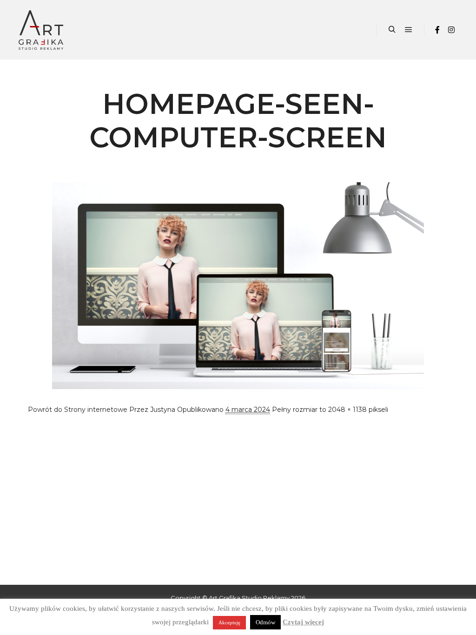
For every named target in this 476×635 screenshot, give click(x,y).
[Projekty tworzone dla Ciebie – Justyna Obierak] (41, 30)
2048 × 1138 (347, 409)
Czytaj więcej (303, 622)
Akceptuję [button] (229, 622)
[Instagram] (451, 30)
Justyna (162, 409)
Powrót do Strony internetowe (77, 409)
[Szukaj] (391, 30)
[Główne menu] (408, 30)
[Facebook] (437, 30)
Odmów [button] (265, 622)
